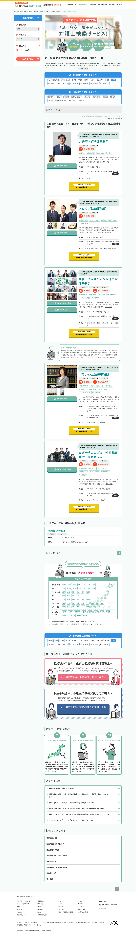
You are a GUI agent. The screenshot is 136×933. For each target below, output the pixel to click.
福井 (87, 592)
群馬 (93, 588)
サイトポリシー (36, 923)
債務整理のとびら (42, 915)
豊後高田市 (51, 83)
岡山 (68, 603)
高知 (102, 603)
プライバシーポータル (99, 923)
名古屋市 (77, 612)
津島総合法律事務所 (56, 531)
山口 (73, 603)
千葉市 (85, 615)
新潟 (63, 592)
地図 (115, 173)
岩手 (74, 584)
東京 (63, 588)
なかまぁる (61, 909)
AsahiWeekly (102, 908)
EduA (18, 906)
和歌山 (88, 599)
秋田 (79, 584)
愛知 (63, 595)
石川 (83, 592)
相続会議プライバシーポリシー (65, 923)
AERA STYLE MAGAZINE (65, 912)
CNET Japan (41, 901)
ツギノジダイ (82, 906)
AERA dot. (40, 909)
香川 (87, 603)
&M (18, 904)
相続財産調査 (96, 97)
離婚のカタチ (21, 915)
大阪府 (83, 378)
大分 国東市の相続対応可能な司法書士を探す (83, 709)
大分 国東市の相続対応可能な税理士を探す (83, 677)
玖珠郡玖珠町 (84, 83)
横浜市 (64, 612)
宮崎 (87, 607)
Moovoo (19, 909)
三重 (78, 595)
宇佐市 (80, 80)
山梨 (68, 592)
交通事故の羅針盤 (83, 912)
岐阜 (73, 595)
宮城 (84, 584)
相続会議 (80, 904)
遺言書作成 (51, 97)
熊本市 (93, 212)
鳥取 (78, 603)
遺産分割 (59, 97)
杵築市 (107, 80)
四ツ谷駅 (103, 461)
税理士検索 (93, 4)
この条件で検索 (27, 59)
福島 (93, 584)
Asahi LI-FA (81, 909)
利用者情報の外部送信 (83, 923)
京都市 (102, 612)
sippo (59, 901)
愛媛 (97, 603)
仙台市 (64, 615)
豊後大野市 (100, 80)
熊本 (78, 607)
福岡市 (90, 612)
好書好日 (60, 906)
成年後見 (50, 100)
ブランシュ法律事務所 (94, 374)
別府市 (56, 80)
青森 (69, 584)
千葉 (79, 588)
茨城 (84, 588)
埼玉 (74, 588)
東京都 (83, 287)
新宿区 (93, 461)
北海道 (64, 584)
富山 (78, 592)
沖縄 (98, 607)
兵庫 (68, 599)
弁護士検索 (83, 4)
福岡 (63, 607)
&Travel (26, 904)
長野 (73, 592)
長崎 (73, 607)
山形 (89, 584)
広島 (63, 603)
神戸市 (96, 612)
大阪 (63, 599)
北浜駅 (104, 378)
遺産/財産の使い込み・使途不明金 (65, 100)
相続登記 (105, 97)
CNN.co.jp (40, 904)
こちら (88, 624)
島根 (83, 603)
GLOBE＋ (61, 904)
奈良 (78, 599)
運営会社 (20, 925)
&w (22, 904)
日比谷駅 (104, 287)
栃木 (89, 588)
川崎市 (79, 615)
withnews (19, 912)
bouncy (39, 912)
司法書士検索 (103, 4)
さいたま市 (71, 615)
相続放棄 (66, 97)
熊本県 (83, 212)
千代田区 (93, 287)
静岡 (68, 595)
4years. (80, 901)
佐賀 (68, 607)
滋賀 (83, 599)
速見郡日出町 (74, 83)
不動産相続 (80, 100)
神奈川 (69, 588)
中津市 (62, 80)
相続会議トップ (72, 4)
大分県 (83, 145)
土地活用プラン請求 (116, 4)
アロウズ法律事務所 (92, 208)
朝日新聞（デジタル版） (24, 901)
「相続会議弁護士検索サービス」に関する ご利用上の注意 (67, 621)
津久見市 (65, 83)
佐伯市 (68, 80)
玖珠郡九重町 (94, 83)
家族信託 (112, 97)
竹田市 (59, 83)
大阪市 (93, 378)
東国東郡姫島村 (104, 83)
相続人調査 (87, 97)
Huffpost (39, 906)
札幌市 (84, 612)
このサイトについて (23, 923)
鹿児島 (93, 607)
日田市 (74, 80)
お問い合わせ (37, 925)
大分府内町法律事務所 (94, 141)
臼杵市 (86, 80)
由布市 (92, 80)
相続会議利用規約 (48, 923)
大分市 (50, 80)
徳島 (92, 603)
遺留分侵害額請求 (76, 97)
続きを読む (106, 162)
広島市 (108, 612)
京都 (73, 599)
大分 (83, 607)
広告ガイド (27, 925)
